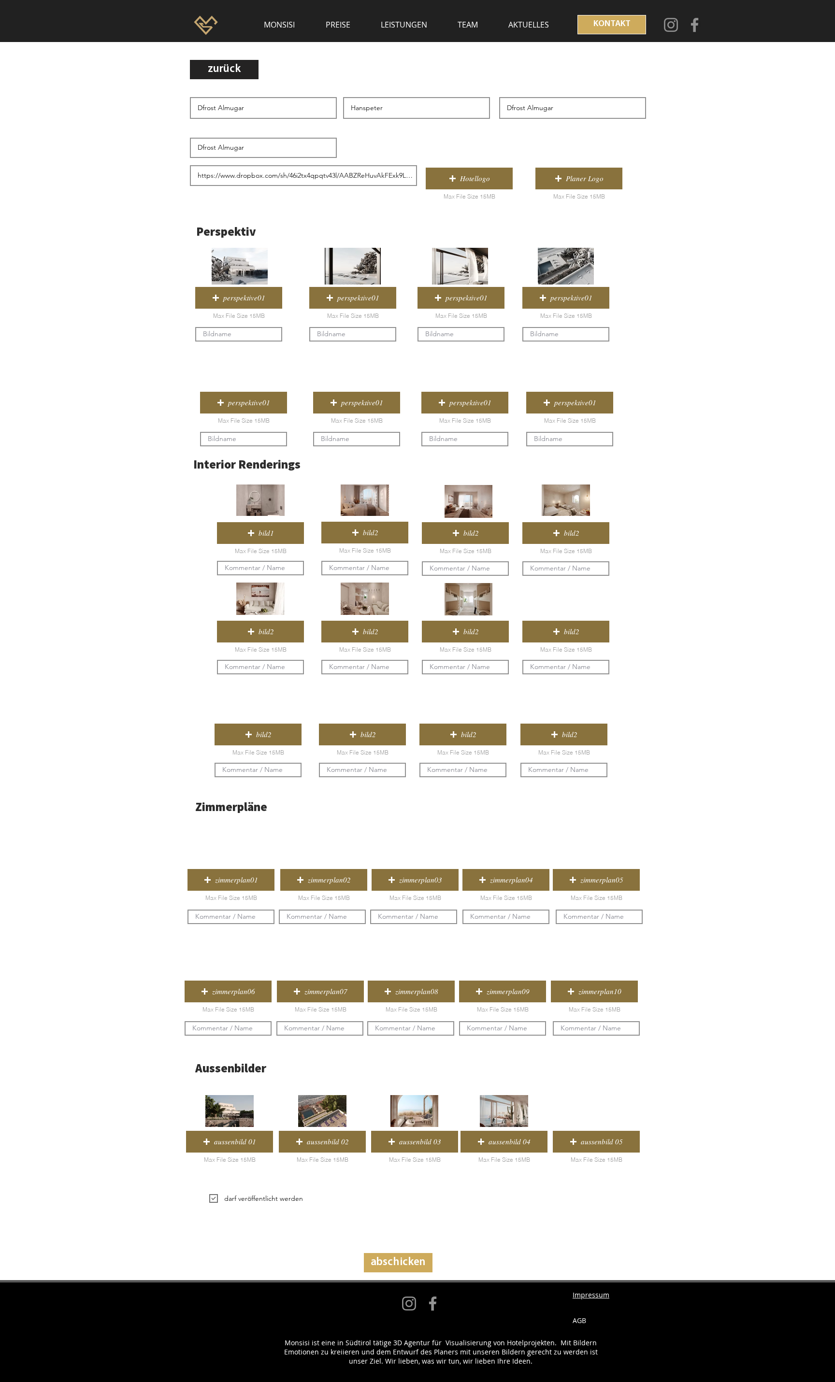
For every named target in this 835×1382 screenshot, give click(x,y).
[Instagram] (671, 24)
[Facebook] (694, 24)
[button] (469, 178)
